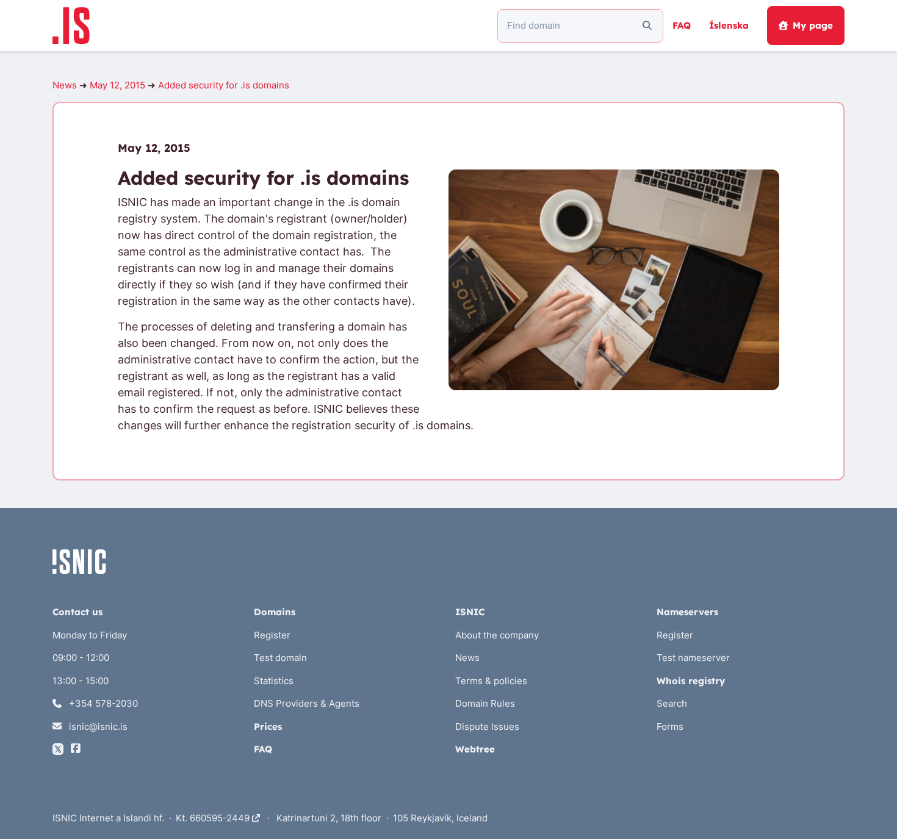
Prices (268, 726)
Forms (670, 726)
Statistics (274, 681)
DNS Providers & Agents (306, 703)
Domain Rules (485, 703)
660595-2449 (221, 818)
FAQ (681, 25)
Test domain (280, 657)
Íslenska (729, 25)
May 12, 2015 (117, 85)
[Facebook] (76, 749)
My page (813, 25)
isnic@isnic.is (97, 726)
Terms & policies (491, 681)
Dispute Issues (487, 726)
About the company (497, 635)
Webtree (475, 749)
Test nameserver (693, 657)
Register (272, 635)
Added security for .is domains (223, 85)
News (64, 85)
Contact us (77, 612)
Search (672, 703)
